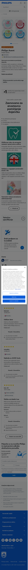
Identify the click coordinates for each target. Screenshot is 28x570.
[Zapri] (24, 266)
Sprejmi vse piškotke (13, 301)
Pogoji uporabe (10, 290)
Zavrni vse (13, 297)
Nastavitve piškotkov (13, 294)
